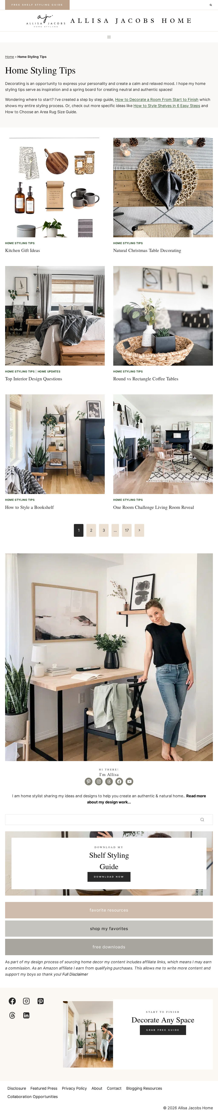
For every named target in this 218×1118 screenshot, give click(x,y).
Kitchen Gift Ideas (22, 250)
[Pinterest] (40, 1001)
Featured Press (43, 1088)
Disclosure (16, 1088)
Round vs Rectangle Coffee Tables (145, 378)
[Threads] (12, 1015)
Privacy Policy (74, 1088)
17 (127, 530)
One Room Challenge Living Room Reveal (153, 507)
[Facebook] (12, 1001)
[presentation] (55, 187)
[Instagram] (26, 1001)
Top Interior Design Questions (33, 378)
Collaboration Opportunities (32, 1096)
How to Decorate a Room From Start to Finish (156, 99)
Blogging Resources (144, 1088)
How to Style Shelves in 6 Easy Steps (166, 105)
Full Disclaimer (75, 974)
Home (9, 57)
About (97, 1088)
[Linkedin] (26, 1015)
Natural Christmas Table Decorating (147, 250)
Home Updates (49, 371)
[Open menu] (109, 37)
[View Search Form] (211, 5)
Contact (114, 1088)
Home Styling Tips (20, 243)
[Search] (202, 819)
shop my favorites (109, 928)
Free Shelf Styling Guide (37, 4)
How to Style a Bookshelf (29, 507)
